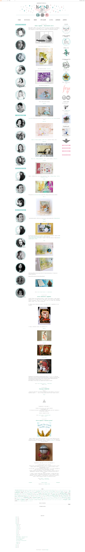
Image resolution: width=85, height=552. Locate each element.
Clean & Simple (20, 499)
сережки (37, 496)
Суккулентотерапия (49, 497)
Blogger (47, 549)
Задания (35, 492)
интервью (57, 492)
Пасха (32, 495)
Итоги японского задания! (44, 296)
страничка (26, 497)
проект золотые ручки (45, 479)
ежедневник (26, 492)
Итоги (46, 384)
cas (64, 498)
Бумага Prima (30, 118)
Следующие (30, 482)
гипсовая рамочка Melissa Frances (34, 237)
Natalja (44, 103)
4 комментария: (46, 478)
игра (41, 492)
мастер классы (55, 493)
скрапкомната (49, 496)
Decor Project (38, 499)
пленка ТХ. (55, 158)
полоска (44, 495)
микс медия (24, 494)
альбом (34, 490)
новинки (53, 494)
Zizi (48, 85)
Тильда (18, 498)
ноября (17, 525)
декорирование (38, 491)
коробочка (23, 493)
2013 (16, 523)
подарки (40, 495)
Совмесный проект (55, 496)
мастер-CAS (16, 494)
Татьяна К (52, 440)
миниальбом (30, 494)
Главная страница (44, 482)
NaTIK (49, 304)
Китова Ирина (44, 357)
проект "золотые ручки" (64, 495)
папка (28, 495)
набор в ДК (38, 494)
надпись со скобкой (43, 236)
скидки (44, 496)
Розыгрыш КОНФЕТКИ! (44, 389)
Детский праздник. (60, 491)
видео (23, 491)
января (17, 543)
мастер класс (47, 493)
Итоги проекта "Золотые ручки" (44, 420)
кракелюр (55, 118)
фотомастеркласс (43, 498)
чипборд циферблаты (39, 158)
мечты (21, 494)
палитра (24, 495)
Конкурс (69, 492)
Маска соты (33, 158)
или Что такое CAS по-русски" (49, 492)
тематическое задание (65, 497)
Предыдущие (58, 482)
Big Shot (61, 498)
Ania (44, 240)
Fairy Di (44, 121)
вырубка (33, 491)
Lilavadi (44, 160)
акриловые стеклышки (28, 490)
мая (17, 533)
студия (44, 497)
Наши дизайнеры (44, 494)
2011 (16, 546)
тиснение (21, 498)
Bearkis (44, 328)
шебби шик (52, 498)
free (44, 499)
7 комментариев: (49, 383)
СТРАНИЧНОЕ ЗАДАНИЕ (36, 497)
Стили (21, 497)
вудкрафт (28, 491)
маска (52, 118)
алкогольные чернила (37, 194)
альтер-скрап (39, 490)
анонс (44, 490)
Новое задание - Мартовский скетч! (44, 25)
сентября (18, 528)
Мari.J (44, 196)
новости (59, 494)
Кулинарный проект (30, 493)
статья (17, 497)
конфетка (17, 493)
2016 (16, 519)
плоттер (36, 495)
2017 (16, 518)
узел (25, 498)
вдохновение (18, 491)
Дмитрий (44, 221)
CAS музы (69, 498)
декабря (17, 524)
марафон (40, 493)
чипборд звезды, (53, 176)
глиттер (58, 176)
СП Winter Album (63, 496)
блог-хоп (61, 490)
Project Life (66, 499)
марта (17, 535)
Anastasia (49, 68)
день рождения (52, 491)
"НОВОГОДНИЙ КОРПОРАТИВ (18, 490)
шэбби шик (57, 498)
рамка (27, 496)
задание (30, 492)
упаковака (33, 498)
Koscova (48, 46)
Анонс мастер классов (50, 490)
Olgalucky (44, 141)
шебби (49, 498)
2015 (16, 520)
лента (36, 493)
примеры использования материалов (52, 495)
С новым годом (32, 496)
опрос (15, 495)
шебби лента (44, 139)
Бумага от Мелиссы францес (36, 139)
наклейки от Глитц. (44, 177)
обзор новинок (65, 494)
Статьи (69, 496)
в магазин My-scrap (51, 376)
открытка (19, 495)
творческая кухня (57, 497)
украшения (29, 498)
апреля (17, 534)
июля (17, 530)
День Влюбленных (45, 491)
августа (17, 529)
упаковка (38, 498)
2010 (16, 547)
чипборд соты (49, 118)
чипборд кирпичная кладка (35, 236)
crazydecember (31, 499)
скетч (40, 496)
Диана (66, 491)
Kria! (44, 394)
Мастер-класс (63, 493)
